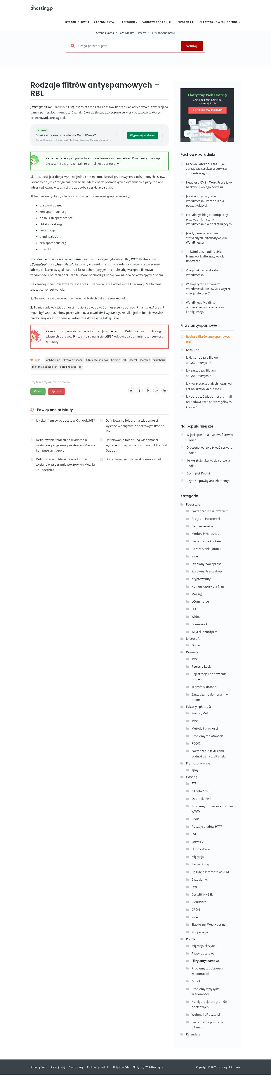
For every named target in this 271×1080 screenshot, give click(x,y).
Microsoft (193, 639)
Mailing (197, 594)
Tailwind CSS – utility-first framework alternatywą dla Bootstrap (205, 256)
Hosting (191, 777)
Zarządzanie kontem (206, 541)
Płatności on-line (198, 763)
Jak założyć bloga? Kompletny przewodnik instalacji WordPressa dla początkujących (209, 219)
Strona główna (77, 22)
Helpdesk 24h (186, 22)
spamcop (145, 360)
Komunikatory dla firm (208, 586)
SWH (195, 887)
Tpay (195, 770)
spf (80, 366)
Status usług (76, 1067)
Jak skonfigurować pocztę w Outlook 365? (65, 420)
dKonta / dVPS (202, 791)
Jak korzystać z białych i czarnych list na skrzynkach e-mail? (209, 386)
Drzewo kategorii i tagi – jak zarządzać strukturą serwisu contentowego (206, 168)
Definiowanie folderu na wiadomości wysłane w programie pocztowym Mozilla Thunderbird (65, 464)
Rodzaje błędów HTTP (207, 827)
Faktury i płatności (199, 707)
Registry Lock (201, 666)
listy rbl (132, 360)
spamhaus (159, 360)
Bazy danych (200, 879)
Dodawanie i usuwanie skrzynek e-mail (133, 459)
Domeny (192, 652)
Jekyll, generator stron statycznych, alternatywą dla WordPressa (206, 238)
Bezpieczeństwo (203, 526)
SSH (194, 834)
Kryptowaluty (201, 579)
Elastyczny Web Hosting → (220, 22)
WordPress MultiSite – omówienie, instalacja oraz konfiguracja (205, 307)
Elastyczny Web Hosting (209, 925)
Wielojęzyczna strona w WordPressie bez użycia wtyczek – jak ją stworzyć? (209, 288)
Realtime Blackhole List (44, 366)
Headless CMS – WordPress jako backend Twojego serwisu (209, 184)
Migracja (198, 857)
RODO (196, 743)
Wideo (196, 617)
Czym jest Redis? (198, 473)
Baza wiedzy (126, 33)
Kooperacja (200, 932)
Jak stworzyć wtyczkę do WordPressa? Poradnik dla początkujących (205, 201)
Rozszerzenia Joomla (206, 549)
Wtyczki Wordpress (205, 632)
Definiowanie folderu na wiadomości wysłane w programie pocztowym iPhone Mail (135, 425)
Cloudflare (199, 902)
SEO (194, 609)
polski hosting (68, 366)
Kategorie (128, 22)
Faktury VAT (200, 713)
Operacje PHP (201, 799)
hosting (115, 360)
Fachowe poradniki (156, 22)
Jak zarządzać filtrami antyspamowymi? (201, 373)
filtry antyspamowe (97, 360)
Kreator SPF (194, 350)
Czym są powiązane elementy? (208, 481)
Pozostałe (193, 504)
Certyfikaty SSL (202, 894)
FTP (194, 783)
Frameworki (200, 624)
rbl (124, 360)
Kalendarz (193, 1034)
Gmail (196, 981)
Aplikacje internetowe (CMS (211, 872)
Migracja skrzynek (204, 946)
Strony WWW (201, 849)
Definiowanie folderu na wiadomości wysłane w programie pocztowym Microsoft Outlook (137, 445)
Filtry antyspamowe (163, 33)
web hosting (53, 360)
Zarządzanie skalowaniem (210, 511)
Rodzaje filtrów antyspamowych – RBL (210, 339)
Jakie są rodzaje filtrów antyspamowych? (202, 360)
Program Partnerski (206, 519)
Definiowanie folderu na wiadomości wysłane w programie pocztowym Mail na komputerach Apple (65, 445)
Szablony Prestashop (207, 571)
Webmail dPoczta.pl (206, 1015)
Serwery (197, 842)
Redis (195, 819)
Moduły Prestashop (206, 534)
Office (196, 645)
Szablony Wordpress (206, 564)
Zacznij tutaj (105, 22)
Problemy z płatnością (207, 736)
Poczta (142, 33)
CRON (196, 910)
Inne (195, 556)
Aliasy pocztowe (203, 953)
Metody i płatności (205, 728)
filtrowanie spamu (73, 360)
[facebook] (140, 390)
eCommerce (200, 601)
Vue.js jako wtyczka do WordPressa (202, 272)
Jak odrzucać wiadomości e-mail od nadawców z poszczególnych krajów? (209, 401)
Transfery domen (204, 687)
